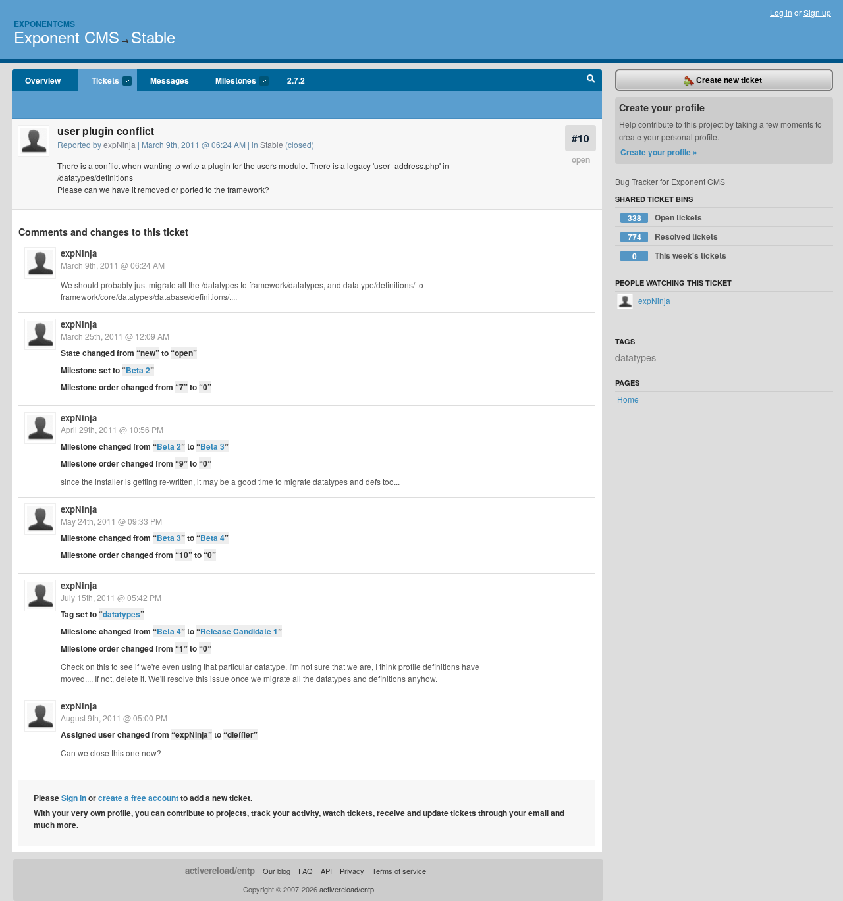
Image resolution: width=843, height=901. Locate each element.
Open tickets (665, 217)
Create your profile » (658, 152)
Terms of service (399, 870)
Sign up (817, 12)
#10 (580, 137)
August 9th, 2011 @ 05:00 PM (114, 717)
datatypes (121, 614)
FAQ (305, 870)
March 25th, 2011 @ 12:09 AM (115, 336)
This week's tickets (679, 255)
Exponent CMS (66, 36)
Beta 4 (212, 538)
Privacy (352, 870)
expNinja (119, 144)
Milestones (229, 81)
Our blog (276, 870)
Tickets (98, 81)
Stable (153, 36)
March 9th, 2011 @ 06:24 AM (113, 264)
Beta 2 (138, 370)
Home (628, 399)
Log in (781, 12)
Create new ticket (728, 80)
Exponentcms (44, 24)
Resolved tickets (673, 236)
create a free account (138, 798)
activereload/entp (220, 870)
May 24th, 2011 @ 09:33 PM (111, 521)
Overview (43, 80)
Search (591, 80)
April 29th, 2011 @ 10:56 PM (112, 429)
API (326, 870)
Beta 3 (212, 446)
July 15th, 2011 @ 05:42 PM (111, 597)
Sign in (73, 798)
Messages (169, 80)
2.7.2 (296, 80)
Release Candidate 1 (239, 631)
